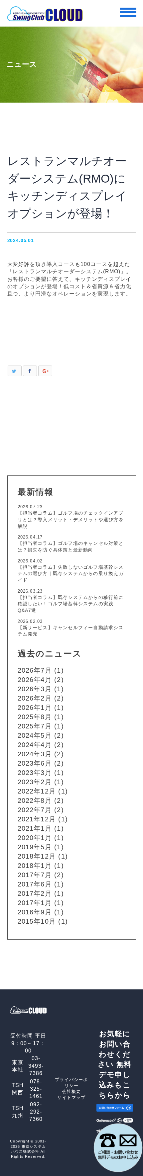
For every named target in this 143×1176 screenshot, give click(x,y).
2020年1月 (35, 837)
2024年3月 (35, 754)
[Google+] (45, 371)
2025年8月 (35, 716)
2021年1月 (35, 828)
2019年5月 (35, 847)
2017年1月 (35, 902)
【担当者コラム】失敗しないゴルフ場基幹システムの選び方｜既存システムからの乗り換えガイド (71, 573)
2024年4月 (35, 744)
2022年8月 (35, 800)
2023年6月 (35, 763)
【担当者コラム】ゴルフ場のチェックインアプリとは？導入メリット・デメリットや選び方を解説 (71, 519)
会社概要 (71, 1091)
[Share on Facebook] (30, 371)
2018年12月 (37, 856)
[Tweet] (15, 371)
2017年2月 (35, 893)
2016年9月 (35, 912)
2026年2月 (35, 698)
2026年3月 (35, 689)
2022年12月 (37, 791)
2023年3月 (35, 772)
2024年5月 (35, 735)
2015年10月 (37, 921)
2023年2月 (35, 782)
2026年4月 (35, 679)
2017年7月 (35, 875)
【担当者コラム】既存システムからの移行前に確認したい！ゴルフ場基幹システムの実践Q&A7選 (71, 604)
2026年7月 (35, 670)
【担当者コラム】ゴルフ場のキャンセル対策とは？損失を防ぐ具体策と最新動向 (71, 546)
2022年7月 (35, 809)
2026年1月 (35, 707)
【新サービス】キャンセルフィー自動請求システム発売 (71, 631)
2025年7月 (35, 726)
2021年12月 (37, 819)
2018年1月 (35, 865)
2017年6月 (35, 884)
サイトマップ (71, 1097)
